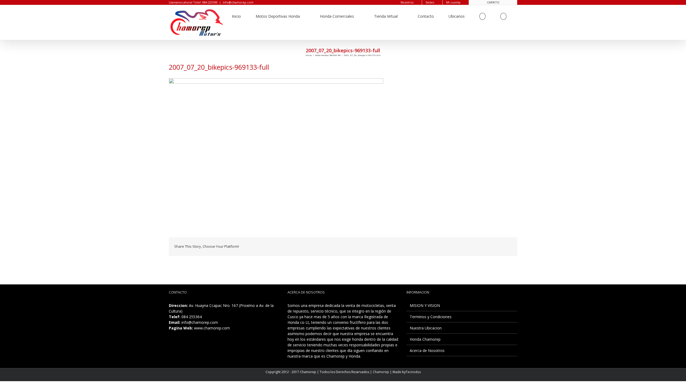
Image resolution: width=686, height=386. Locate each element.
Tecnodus (413, 372)
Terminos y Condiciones (431, 316)
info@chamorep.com (238, 2)
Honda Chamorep (425, 339)
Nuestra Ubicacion (426, 328)
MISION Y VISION (425, 305)
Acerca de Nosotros (427, 350)
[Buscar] (503, 16)
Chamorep (381, 372)
